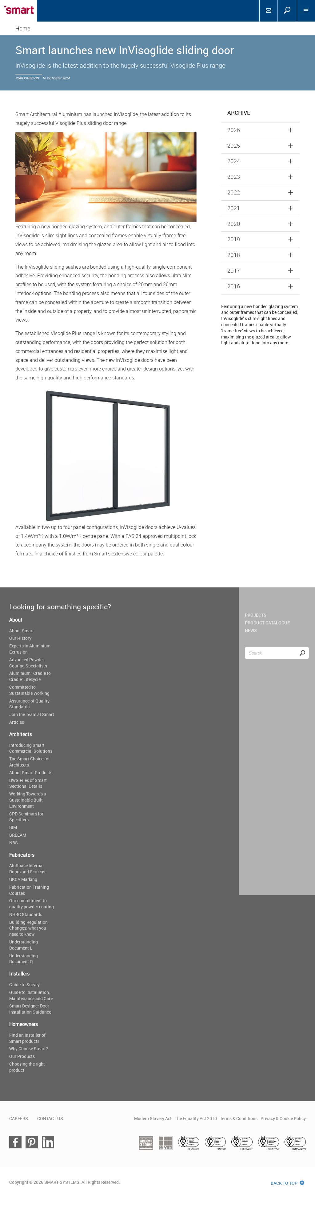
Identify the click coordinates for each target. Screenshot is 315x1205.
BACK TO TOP (284, 1183)
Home (22, 28)
